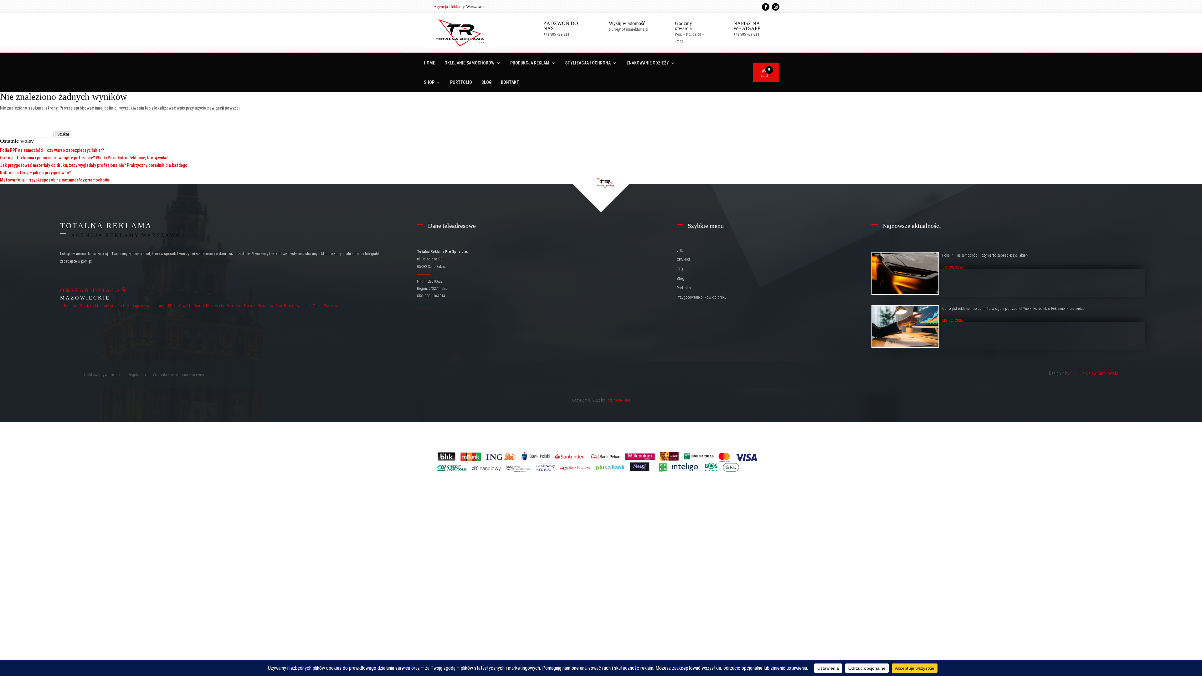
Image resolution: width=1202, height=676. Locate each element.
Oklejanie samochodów (469, 63)
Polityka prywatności (102, 374)
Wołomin (303, 306)
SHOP (429, 82)
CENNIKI (683, 260)
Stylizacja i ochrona (588, 63)
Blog (486, 82)
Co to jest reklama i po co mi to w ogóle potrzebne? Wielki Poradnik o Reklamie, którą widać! (85, 157)
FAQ (680, 269)
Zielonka (330, 306)
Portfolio (461, 82)
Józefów (122, 306)
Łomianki (159, 306)
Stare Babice (285, 306)
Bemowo (70, 306)
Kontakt (510, 82)
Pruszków (265, 306)
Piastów (250, 306)
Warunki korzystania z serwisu (179, 374)
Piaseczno (233, 306)
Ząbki (317, 306)
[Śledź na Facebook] (765, 7)
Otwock (185, 306)
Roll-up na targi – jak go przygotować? (35, 172)
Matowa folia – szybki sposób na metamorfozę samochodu (54, 179)
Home (429, 63)
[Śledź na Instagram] (775, 7)
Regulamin (136, 374)
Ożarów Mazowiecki (208, 306)
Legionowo (140, 306)
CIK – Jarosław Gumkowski (1094, 373)
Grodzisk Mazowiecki (96, 306)
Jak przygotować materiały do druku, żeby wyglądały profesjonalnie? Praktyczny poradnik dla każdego (93, 165)
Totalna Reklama (618, 400)
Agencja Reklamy (449, 6)
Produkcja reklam (529, 63)
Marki (172, 306)
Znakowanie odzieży (647, 63)
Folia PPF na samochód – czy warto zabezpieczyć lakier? (52, 150)
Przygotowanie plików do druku (702, 297)
